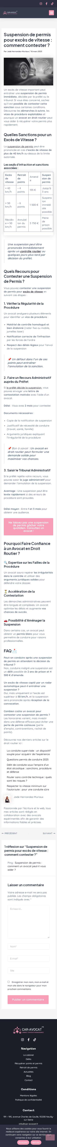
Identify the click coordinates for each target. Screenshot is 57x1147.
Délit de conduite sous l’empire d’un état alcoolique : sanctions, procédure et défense (29, 768)
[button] (51, 12)
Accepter (23, 1142)
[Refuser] (50, 1137)
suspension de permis (20, 146)
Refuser (36, 1142)
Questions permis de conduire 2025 (27, 759)
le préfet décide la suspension (24, 387)
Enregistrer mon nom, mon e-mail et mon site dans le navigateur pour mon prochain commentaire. (28, 985)
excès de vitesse (33, 291)
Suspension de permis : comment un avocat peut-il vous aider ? (27, 866)
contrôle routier (30, 251)
